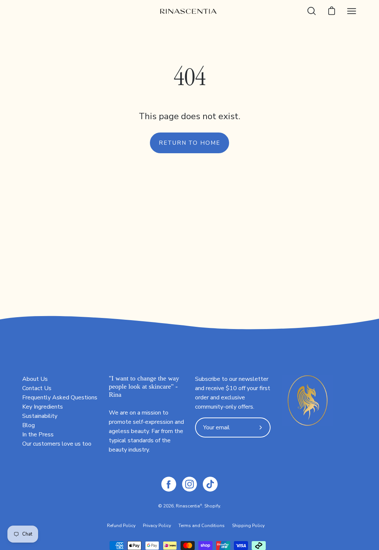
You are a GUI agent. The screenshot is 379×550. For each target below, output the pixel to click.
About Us (35, 379)
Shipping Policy (248, 526)
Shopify (212, 506)
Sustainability (39, 416)
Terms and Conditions (201, 526)
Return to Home (189, 143)
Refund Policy (121, 526)
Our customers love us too (56, 444)
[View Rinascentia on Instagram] (189, 484)
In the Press (38, 434)
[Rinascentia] (189, 11)
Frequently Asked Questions (59, 397)
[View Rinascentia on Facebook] (168, 484)
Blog (28, 425)
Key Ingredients (42, 407)
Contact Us (36, 388)
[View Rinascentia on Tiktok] (210, 484)
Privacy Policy (157, 526)
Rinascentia (188, 506)
